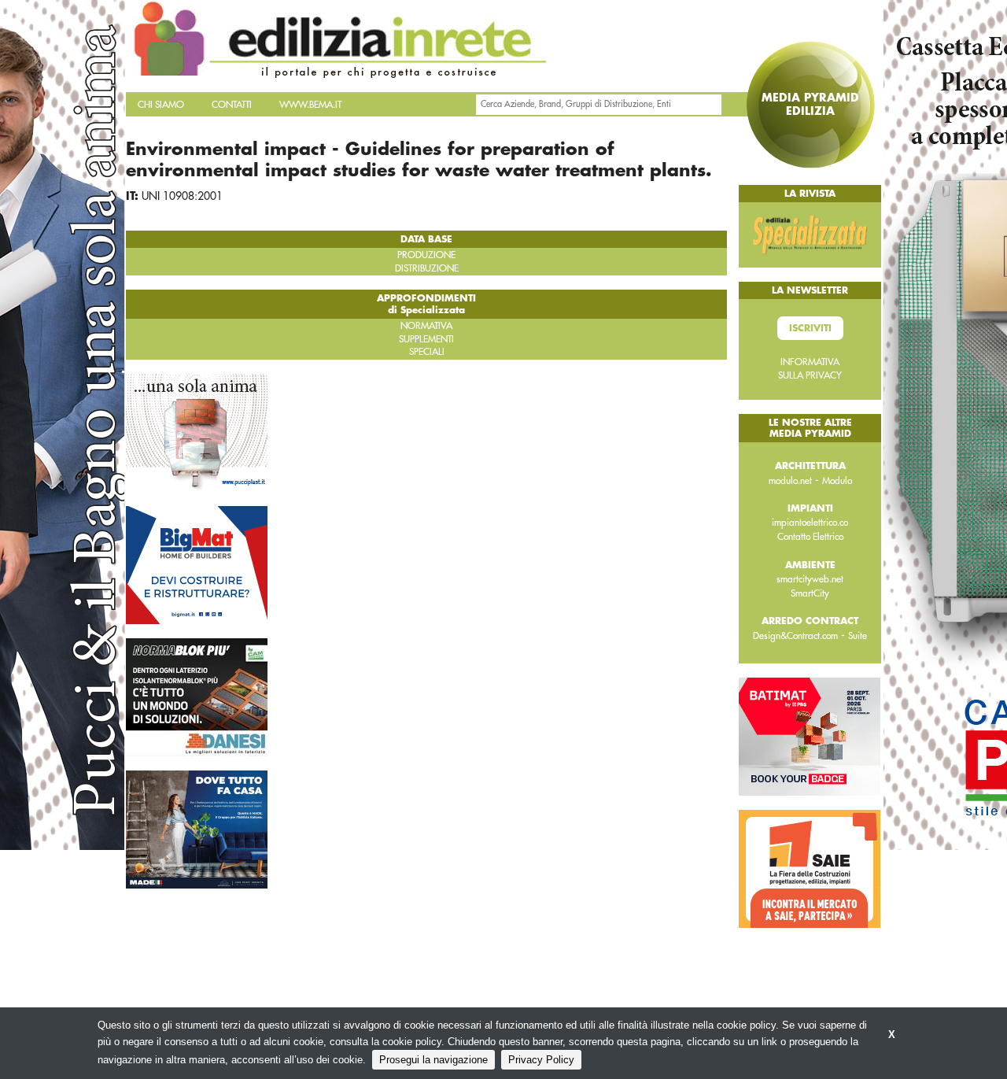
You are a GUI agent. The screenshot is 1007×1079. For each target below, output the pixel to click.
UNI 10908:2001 (182, 195)
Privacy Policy (541, 1060)
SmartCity (810, 593)
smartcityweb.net (809, 579)
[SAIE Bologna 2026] (809, 868)
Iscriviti (810, 328)
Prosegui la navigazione (433, 1060)
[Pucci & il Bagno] (196, 432)
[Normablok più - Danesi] (196, 696)
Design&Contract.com (795, 636)
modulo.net (790, 481)
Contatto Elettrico (810, 536)
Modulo (837, 481)
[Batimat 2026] (809, 736)
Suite (857, 636)
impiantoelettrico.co (810, 522)
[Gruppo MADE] (196, 828)
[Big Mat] (196, 564)
